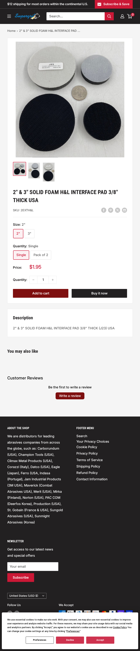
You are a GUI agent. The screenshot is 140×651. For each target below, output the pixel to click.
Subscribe (21, 577)
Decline (70, 640)
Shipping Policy (88, 466)
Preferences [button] (73, 631)
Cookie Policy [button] (120, 627)
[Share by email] (124, 210)
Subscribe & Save (116, 4)
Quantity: (20, 280)
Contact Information (92, 479)
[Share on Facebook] (103, 210)
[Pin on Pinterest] (110, 210)
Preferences (39, 640)
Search (81, 436)
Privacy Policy (87, 453)
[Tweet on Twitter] (117, 210)
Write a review (70, 396)
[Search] (109, 16)
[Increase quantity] (53, 280)
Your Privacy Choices (92, 441)
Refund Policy (87, 473)
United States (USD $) (23, 595)
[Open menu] (9, 16)
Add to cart (40, 293)
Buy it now (99, 293)
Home (11, 31)
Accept (100, 640)
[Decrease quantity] (33, 280)
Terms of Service (89, 460)
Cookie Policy (86, 447)
